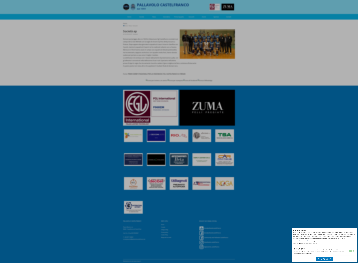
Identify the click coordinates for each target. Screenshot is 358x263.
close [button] (355, 230)
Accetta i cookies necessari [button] (324, 259)
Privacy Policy (304, 240)
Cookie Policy (296, 240)
